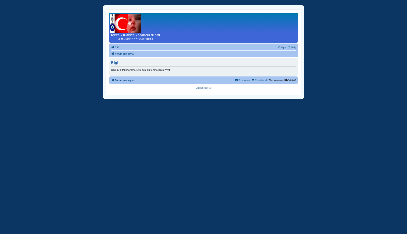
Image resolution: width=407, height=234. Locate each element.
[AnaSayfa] (135, 27)
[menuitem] (115, 47)
